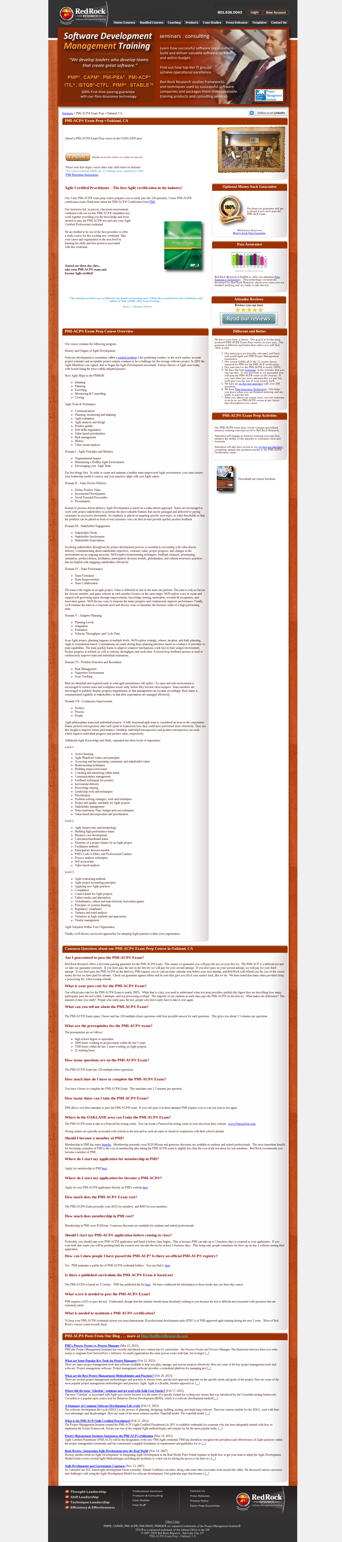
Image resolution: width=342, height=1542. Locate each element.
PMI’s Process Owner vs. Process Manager (92, 1345)
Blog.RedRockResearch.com (164, 1336)
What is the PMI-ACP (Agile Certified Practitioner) (97, 1421)
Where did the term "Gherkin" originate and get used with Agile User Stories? (115, 1391)
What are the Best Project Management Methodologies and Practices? (109, 1376)
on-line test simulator (251, 383)
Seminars (67, 113)
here (104, 1168)
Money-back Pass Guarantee (249, 233)
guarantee (250, 370)
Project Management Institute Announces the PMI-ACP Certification (109, 1436)
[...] (207, 1353)
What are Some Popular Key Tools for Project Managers (101, 1360)
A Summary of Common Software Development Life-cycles (102, 1406)
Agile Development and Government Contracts (95, 1466)
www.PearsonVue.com (241, 1124)
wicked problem (127, 357)
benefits (106, 1144)
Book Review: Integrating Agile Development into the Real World (106, 1451)
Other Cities (172, 1521)
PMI (152, 202)
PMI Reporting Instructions (82, 175)
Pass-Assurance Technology (251, 389)
